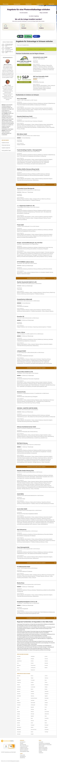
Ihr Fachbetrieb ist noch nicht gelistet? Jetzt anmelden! (36, 614)
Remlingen (32, 710)
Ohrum (46, 703)
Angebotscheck (40, 4)
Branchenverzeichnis (24, 746)
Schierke (46, 685)
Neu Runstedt (47, 708)
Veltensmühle (47, 710)
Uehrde (32, 719)
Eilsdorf (32, 728)
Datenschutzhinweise (43, 744)
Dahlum (46, 719)
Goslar (46, 676)
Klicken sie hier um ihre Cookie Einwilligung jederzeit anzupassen (10, 757)
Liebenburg (46, 674)
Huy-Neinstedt (33, 683)
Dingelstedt (32, 721)
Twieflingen (46, 728)
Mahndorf (32, 708)
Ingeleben (46, 692)
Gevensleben (46, 694)
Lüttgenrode (19, 679)
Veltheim (18, 712)
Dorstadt (32, 730)
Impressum (41, 749)
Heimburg (32, 717)
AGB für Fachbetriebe (43, 746)
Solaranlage (33, 638)
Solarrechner (51, 4)
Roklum (32, 672)
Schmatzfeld (19, 692)
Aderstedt (46, 699)
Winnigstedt (32, 676)
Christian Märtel (34, 640)
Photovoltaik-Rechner (24, 742)
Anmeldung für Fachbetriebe (44, 740)
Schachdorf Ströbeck (34, 694)
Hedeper (32, 674)
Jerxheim (46, 672)
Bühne (18, 694)
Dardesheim (19, 699)
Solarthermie (28, 4)
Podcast (21, 740)
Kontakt (40, 748)
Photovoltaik (5, 4)
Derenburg (32, 692)
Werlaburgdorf (33, 701)
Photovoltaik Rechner (6, 141)
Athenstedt (18, 730)
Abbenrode (18, 690)
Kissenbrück (46, 690)
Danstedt (18, 719)
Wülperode (18, 701)
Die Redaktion (22, 738)
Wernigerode (19, 728)
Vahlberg (46, 683)
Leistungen (41, 738)
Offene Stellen (41, 742)
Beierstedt (32, 703)
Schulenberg (46, 726)
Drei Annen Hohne (33, 726)
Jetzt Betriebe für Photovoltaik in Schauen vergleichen (36, 181)
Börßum (32, 685)
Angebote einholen (5, 139)
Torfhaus (46, 679)
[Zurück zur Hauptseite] (9, 738)
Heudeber (18, 708)
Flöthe (46, 712)
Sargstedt (32, 712)
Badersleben (19, 726)
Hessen (18, 703)
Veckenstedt (19, 683)
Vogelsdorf (32, 681)
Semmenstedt (33, 699)
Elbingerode (46, 681)
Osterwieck (18, 672)
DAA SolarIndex (23, 741)
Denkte (46, 717)
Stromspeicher (17, 4)
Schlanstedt (46, 721)
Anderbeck (32, 690)
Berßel (18, 674)
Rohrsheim (18, 717)
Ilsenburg (18, 710)
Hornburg (18, 721)
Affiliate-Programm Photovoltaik (45, 741)
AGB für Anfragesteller (43, 745)
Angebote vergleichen (6, 144)
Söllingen (46, 701)
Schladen (32, 679)
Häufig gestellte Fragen (6, 147)
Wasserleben (19, 676)
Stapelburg (18, 685)
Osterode (18, 681)
